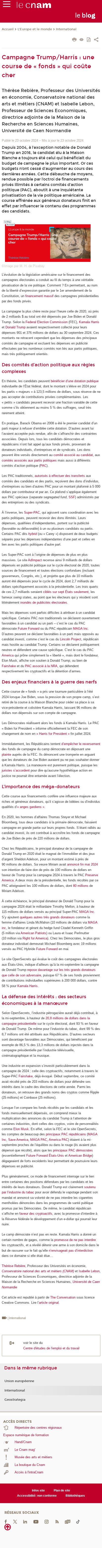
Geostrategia (15, 1400)
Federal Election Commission (47, 322)
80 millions (80, 886)
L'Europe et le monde (35, 29)
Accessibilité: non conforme (37, 1495)
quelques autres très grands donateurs (47, 917)
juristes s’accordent (16, 770)
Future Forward (28, 628)
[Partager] (96, 40)
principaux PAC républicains (66, 1134)
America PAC (58, 1140)
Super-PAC (32, 512)
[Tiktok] (78, 1521)
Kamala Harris (89, 322)
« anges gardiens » (30, 807)
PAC (43, 465)
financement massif (39, 296)
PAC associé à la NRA (41, 666)
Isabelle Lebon (89, 1271)
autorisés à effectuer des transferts (60, 476)
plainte (6, 754)
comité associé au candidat (73, 455)
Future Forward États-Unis (45, 1155)
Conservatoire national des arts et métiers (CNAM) (38, 1271)
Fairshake (9, 666)
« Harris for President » (53, 734)
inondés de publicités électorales (43, 602)
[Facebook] (5, 1521)
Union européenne (19, 1381)
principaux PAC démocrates (73, 1150)
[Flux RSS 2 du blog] (57, 1521)
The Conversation (63, 1297)
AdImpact (35, 560)
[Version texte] (81, 40)
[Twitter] (15, 1521)
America (8, 655)
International (66, 29)
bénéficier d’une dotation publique (75, 381)
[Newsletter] (67, 1521)
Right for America (35, 938)
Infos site (38, 1490)
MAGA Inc (80, 628)
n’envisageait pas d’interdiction (71, 1250)
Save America (18, 1140)
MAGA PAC (38, 1140)
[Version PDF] (89, 40)
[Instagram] (46, 1521)
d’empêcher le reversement (80, 744)
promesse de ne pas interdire (75, 1240)
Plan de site (62, 1490)
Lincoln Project (70, 639)
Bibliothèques (75, 1495)
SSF (72, 497)
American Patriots (33, 933)
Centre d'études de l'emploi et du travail (51, 1348)
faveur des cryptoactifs (35, 1213)
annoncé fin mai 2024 (82, 864)
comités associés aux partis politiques (29, 460)
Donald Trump (15, 327)
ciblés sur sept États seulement (66, 592)
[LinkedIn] (25, 1521)
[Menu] (6, 5)
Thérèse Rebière (13, 1266)
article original (49, 1302)
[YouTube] (36, 1521)
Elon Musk (21, 1129)
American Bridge (80, 1155)
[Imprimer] (74, 40)
